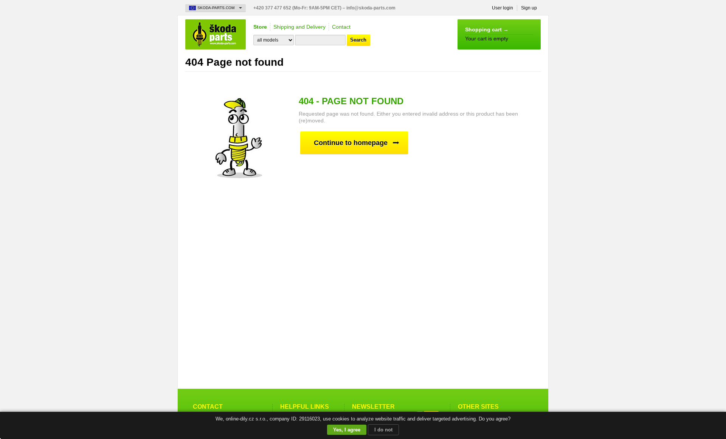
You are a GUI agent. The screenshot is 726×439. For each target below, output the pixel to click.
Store (260, 27)
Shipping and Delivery (299, 27)
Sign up (529, 8)
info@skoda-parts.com (371, 8)
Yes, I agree (346, 430)
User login (502, 8)
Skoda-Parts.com (215, 34)
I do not (383, 430)
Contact (341, 27)
